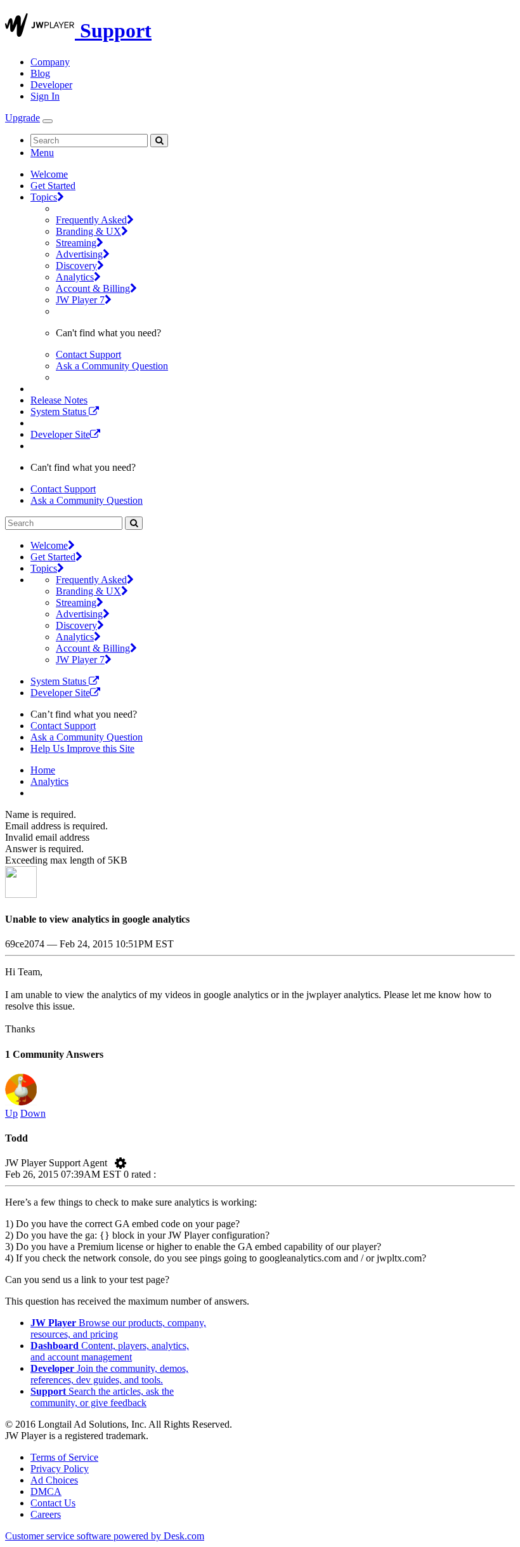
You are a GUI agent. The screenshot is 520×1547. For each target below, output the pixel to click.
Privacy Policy (59, 1468)
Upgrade (22, 117)
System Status (59, 411)
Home (42, 770)
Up (11, 1113)
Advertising (79, 254)
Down (33, 1113)
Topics (43, 197)
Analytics (75, 277)
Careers (45, 1514)
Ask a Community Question (112, 365)
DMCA (46, 1491)
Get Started (52, 185)
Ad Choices (54, 1480)
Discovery (76, 265)
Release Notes (59, 400)
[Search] (159, 140)
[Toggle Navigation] (47, 121)
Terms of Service (64, 1457)
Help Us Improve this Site (82, 748)
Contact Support (88, 354)
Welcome (49, 174)
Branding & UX (88, 231)
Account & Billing (93, 288)
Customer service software (104, 1536)
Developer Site (60, 434)
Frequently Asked (91, 219)
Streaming (76, 242)
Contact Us (52, 1503)
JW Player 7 (80, 299)
